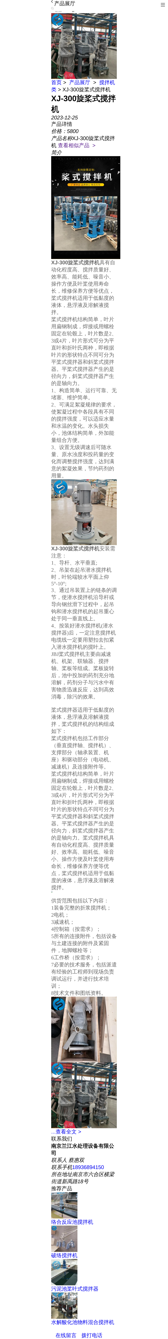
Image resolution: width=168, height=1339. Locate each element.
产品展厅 (79, 82)
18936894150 (88, 1167)
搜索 (73, 11)
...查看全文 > (66, 1132)
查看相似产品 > (76, 145)
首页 (56, 82)
